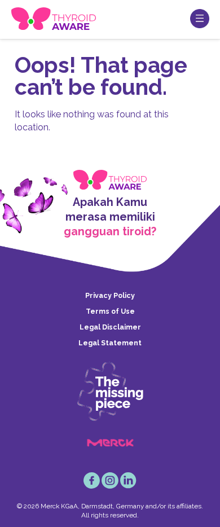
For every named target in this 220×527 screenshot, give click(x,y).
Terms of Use (110, 311)
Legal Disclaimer (110, 327)
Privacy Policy (110, 295)
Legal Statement (110, 343)
